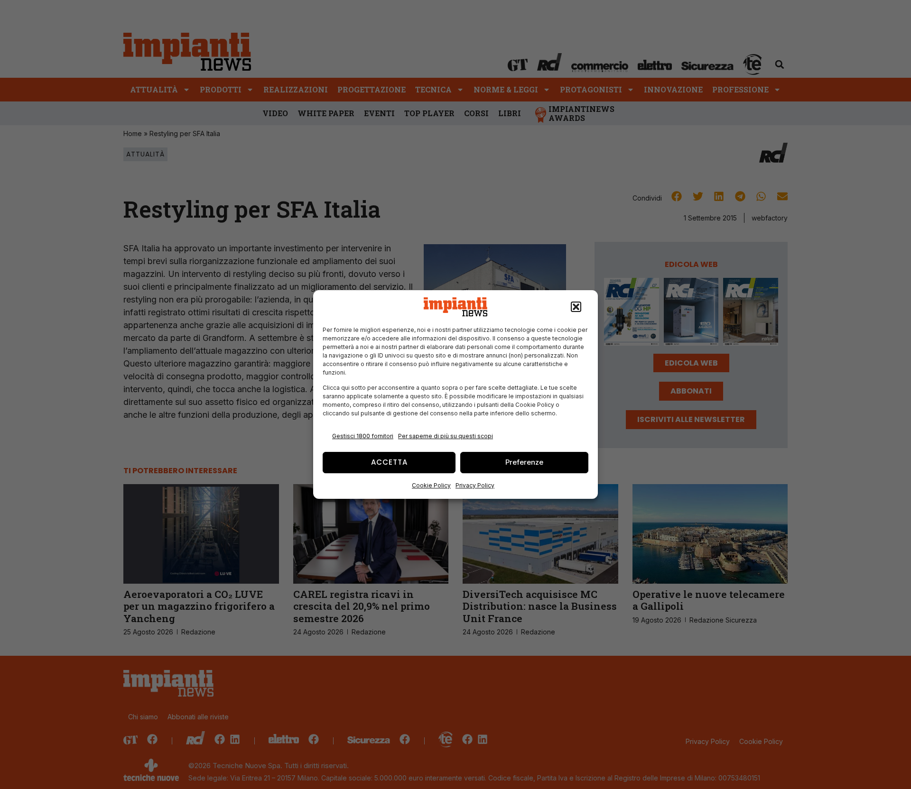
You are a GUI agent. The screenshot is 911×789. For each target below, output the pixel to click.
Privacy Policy (475, 485)
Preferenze (524, 462)
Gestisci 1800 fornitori (362, 436)
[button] (576, 307)
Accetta (389, 462)
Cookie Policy (431, 485)
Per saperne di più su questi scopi (445, 436)
